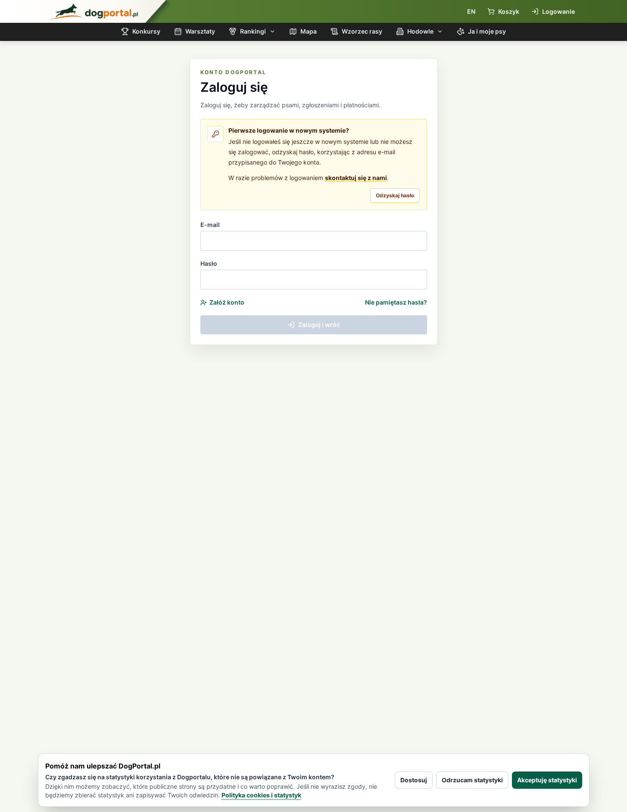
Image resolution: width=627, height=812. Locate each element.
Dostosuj (413, 780)
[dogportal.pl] (93, 11)
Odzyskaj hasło (395, 195)
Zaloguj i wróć (319, 324)
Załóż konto (226, 302)
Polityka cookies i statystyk (261, 795)
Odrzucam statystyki (472, 780)
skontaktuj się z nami (356, 177)
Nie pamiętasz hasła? (396, 302)
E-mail (210, 224)
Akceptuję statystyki (547, 780)
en (471, 11)
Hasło (208, 263)
